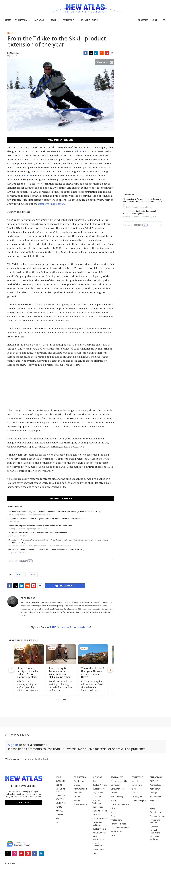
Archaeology (155, 785)
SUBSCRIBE (143, 20)
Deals (113, 835)
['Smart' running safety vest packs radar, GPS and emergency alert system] (28, 654)
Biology (153, 792)
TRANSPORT (68, 20)
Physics (153, 800)
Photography (116, 820)
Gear (94, 781)
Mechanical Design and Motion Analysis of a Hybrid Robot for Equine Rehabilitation (40, 526)
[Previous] (11, 670)
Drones (114, 792)
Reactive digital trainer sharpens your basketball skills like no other (59, 672)
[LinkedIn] (96, 53)
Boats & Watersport (97, 801)
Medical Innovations (155, 831)
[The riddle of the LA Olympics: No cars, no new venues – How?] (93, 654)
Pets (113, 816)
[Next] (110, 670)
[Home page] (85, 8)
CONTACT (60, 814)
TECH (53, 20)
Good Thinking (117, 796)
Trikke (77, 151)
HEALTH (153, 804)
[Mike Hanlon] (12, 601)
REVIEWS (59, 799)
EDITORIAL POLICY (60, 790)
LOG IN (155, 20)
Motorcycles (137, 796)
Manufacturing (80, 788)
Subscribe (24, 802)
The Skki (27, 175)
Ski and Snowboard (97, 844)
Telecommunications (120, 827)
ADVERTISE (61, 803)
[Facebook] (85, 53)
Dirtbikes (96, 814)
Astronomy (155, 788)
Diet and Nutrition (158, 816)
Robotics (78, 800)
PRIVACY (59, 810)
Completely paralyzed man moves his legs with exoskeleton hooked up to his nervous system (44, 519)
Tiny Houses (97, 792)
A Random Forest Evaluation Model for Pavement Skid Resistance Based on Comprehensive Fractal (142, 200)
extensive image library (51, 203)
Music (113, 812)
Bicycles (135, 788)
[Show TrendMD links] (113, 560)
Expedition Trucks (100, 818)
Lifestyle (114, 808)
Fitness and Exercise (155, 821)
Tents (94, 853)
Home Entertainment (120, 804)
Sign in (13, 744)
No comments (67, 585)
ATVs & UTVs (98, 796)
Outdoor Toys (98, 788)
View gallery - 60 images (60, 140)
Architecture (79, 781)
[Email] (112, 53)
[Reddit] (102, 53)
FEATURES (60, 795)
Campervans (97, 807)
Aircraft (135, 781)
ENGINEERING (21, 20)
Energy (77, 785)
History (114, 800)
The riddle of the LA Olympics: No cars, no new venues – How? (92, 672)
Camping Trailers (99, 810)
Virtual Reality (116, 831)
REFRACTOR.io (156, 777)
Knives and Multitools (97, 823)
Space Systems (80, 804)
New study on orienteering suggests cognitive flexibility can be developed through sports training (45, 549)
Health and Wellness (154, 837)
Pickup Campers (99, 832)
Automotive (137, 785)
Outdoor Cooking (99, 829)
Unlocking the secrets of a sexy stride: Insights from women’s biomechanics (37, 533)
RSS (57, 818)
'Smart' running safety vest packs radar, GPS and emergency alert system (27, 673)
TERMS (59, 807)
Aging (152, 808)
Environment (155, 796)
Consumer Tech (118, 788)
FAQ (57, 822)
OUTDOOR (39, 20)
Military (77, 796)
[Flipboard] (107, 53)
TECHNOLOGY (117, 777)
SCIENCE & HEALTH (89, 20)
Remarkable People (119, 823)
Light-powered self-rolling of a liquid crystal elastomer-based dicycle (139, 212)
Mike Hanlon (28, 597)
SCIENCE (154, 781)
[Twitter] (91, 53)
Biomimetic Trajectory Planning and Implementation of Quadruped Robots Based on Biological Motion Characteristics (53, 511)
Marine (135, 792)
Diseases (154, 826)
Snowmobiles (98, 849)
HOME (8, 20)
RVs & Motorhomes (98, 837)
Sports (10, 33)
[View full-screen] (111, 62)
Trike (32, 574)
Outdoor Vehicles (99, 785)
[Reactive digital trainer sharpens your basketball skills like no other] (60, 654)
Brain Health (155, 812)
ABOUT (59, 785)
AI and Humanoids (119, 781)
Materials (78, 792)
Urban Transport (139, 800)
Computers (115, 785)
